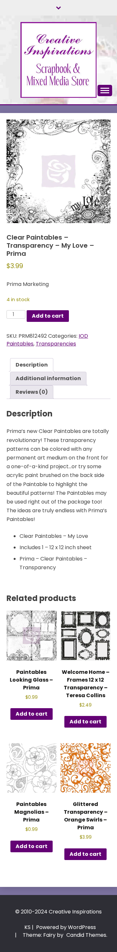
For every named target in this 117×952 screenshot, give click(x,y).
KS (27, 927)
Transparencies (56, 343)
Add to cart (48, 316)
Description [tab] (32, 364)
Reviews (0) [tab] (32, 392)
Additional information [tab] (48, 378)
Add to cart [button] (31, 714)
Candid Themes (86, 935)
